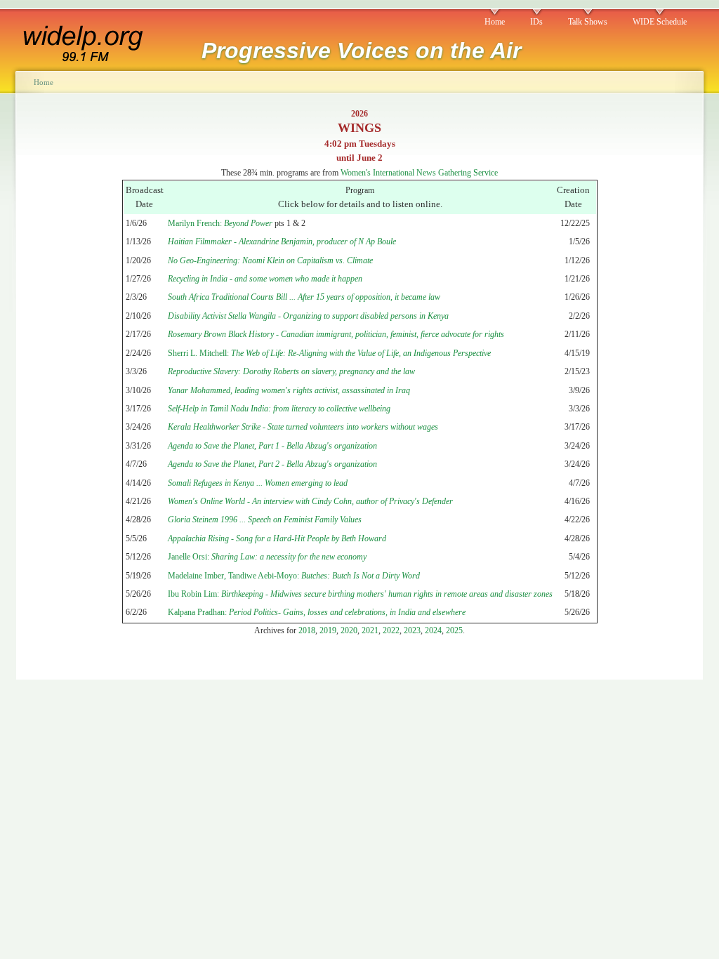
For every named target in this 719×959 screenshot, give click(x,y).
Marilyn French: (220, 223)
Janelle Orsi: (267, 557)
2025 (454, 630)
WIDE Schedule (660, 22)
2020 (349, 630)
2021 (370, 630)
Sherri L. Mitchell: (329, 353)
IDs (536, 22)
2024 (433, 630)
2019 (327, 630)
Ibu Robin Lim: (360, 594)
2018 (306, 630)
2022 (391, 630)
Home (494, 22)
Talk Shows (587, 22)
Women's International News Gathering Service (419, 173)
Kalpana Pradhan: (317, 612)
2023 (412, 630)
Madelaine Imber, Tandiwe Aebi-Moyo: (294, 576)
